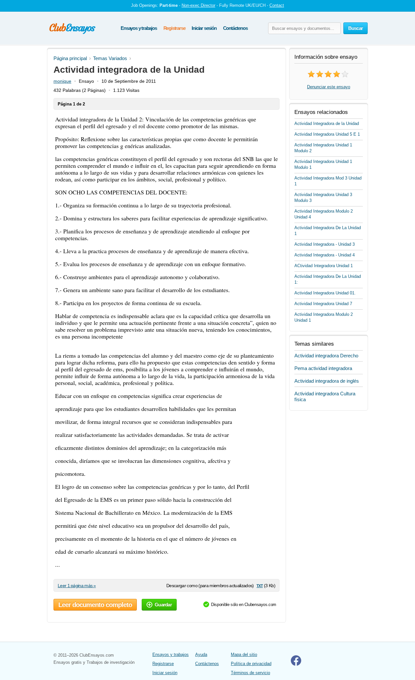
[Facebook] (296, 664)
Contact (276, 5)
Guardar (163, 604)
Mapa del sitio (244, 654)
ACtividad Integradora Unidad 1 (323, 265)
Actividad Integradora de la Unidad (326, 123)
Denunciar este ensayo (328, 86)
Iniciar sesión (204, 28)
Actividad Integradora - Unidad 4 (324, 255)
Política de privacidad (251, 663)
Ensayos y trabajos (139, 28)
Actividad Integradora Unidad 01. (325, 293)
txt (259, 585)
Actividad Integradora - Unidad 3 (324, 244)
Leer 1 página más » (77, 585)
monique (62, 81)
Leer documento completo (95, 604)
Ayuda (201, 654)
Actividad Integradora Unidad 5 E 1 (327, 134)
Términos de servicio (250, 672)
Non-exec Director (198, 5)
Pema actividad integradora (323, 368)
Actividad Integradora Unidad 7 (323, 303)
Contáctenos (235, 28)
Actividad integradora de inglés (326, 381)
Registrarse (174, 28)
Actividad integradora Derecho (326, 355)
